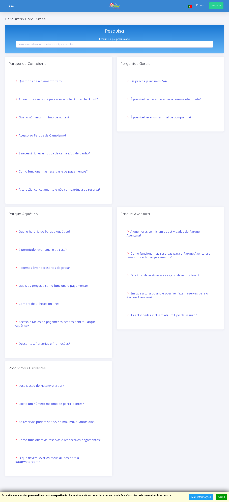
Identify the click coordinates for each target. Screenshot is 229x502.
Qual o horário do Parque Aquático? (44, 231)
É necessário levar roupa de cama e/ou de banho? (54, 153)
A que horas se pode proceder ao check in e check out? (58, 99)
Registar (216, 5)
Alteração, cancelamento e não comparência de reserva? (59, 189)
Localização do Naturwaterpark (41, 386)
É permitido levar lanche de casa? (42, 250)
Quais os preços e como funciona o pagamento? (53, 286)
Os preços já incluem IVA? (148, 81)
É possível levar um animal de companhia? (160, 117)
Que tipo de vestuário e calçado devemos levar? (164, 275)
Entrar (200, 5)
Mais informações (201, 496)
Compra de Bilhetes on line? (38, 304)
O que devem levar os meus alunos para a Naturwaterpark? (47, 460)
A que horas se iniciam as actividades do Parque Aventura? (163, 233)
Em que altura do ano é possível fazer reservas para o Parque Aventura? (167, 295)
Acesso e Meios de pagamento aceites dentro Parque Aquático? (55, 324)
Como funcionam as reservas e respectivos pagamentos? (59, 440)
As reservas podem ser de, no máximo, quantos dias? (57, 422)
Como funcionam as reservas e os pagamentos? (53, 171)
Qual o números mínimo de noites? (43, 117)
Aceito (221, 496)
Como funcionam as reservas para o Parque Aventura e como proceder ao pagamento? (168, 255)
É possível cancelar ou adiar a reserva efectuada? (165, 99)
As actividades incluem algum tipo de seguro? (163, 315)
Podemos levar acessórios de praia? (44, 268)
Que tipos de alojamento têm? (40, 81)
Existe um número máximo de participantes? (51, 404)
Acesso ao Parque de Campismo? (42, 135)
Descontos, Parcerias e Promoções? (44, 344)
